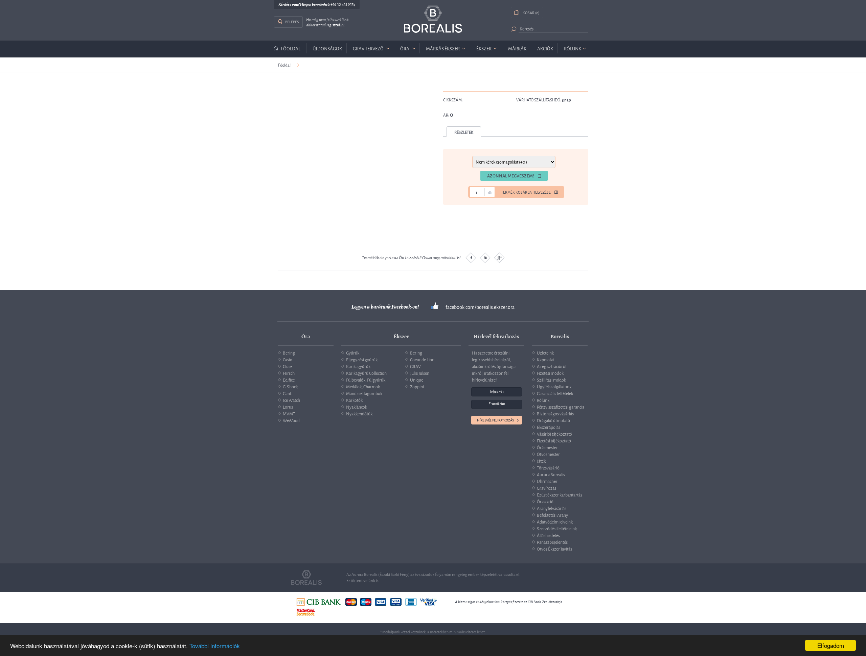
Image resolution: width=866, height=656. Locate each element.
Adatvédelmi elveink (555, 521)
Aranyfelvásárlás (551, 508)
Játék (541, 460)
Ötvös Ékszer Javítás (554, 548)
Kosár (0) (531, 12)
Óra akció (545, 501)
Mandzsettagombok (364, 393)
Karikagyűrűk (358, 366)
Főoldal (290, 48)
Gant (287, 393)
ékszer (484, 48)
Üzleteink (545, 352)
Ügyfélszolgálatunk (554, 386)
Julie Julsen (419, 372)
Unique (416, 379)
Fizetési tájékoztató (554, 440)
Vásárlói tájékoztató (554, 433)
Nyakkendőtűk (359, 413)
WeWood (291, 420)
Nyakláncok (356, 406)
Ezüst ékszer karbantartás (559, 494)
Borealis (433, 19)
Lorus (288, 406)
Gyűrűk (352, 352)
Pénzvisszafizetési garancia (560, 406)
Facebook (471, 257)
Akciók (545, 48)
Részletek (463, 132)
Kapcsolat (545, 359)
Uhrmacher (547, 481)
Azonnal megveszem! (510, 176)
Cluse (287, 366)
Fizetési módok (550, 372)
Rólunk (572, 48)
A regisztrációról (551, 366)
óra (404, 48)
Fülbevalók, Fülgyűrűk (365, 379)
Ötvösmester (548, 454)
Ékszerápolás (548, 426)
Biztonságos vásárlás (555, 413)
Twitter (485, 257)
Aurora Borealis (551, 474)
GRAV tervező (368, 48)
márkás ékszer (443, 48)
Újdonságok (327, 48)
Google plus (499, 257)
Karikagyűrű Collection (366, 372)
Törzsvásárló (548, 467)
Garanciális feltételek (555, 393)
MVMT (289, 413)
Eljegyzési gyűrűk (362, 359)
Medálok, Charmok (363, 386)
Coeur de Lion (422, 359)
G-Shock (290, 386)
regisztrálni (335, 25)
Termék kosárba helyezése (526, 192)
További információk (214, 645)
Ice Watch (291, 399)
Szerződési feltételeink (557, 528)
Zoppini (417, 386)
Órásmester (547, 447)
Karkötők (354, 399)
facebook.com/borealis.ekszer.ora (480, 306)
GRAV (415, 366)
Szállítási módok (551, 379)
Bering (289, 352)
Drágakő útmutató (553, 420)
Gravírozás (546, 487)
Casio (287, 359)
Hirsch (289, 372)
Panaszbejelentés (552, 541)
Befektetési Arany (552, 514)
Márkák (517, 48)
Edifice (289, 379)
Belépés (292, 21)
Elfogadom (830, 645)
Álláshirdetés (548, 535)
